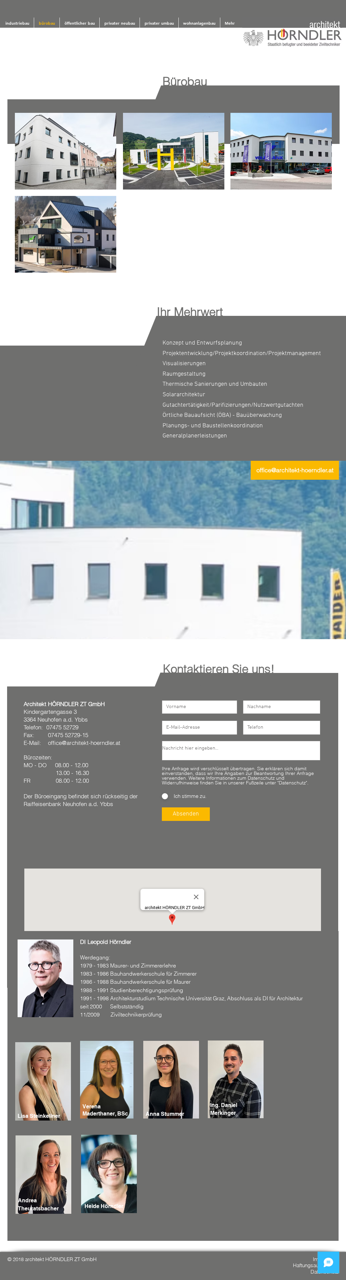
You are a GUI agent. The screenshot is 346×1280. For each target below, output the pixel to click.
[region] (45, 978)
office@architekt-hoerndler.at (84, 742)
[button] (65, 151)
